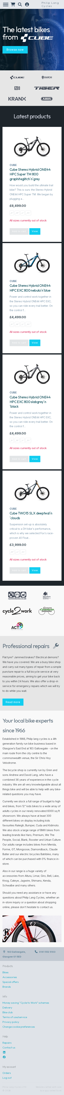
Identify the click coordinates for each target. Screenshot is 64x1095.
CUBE (13, 165)
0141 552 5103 (47, 952)
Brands (6, 986)
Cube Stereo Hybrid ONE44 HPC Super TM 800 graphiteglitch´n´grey (30, 174)
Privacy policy (10, 1022)
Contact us (8, 1047)
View (35, 231)
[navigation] (5, 4)
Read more (13, 702)
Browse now (15, 49)
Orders (6, 1073)
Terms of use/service (14, 1017)
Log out (7, 1077)
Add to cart (19, 231)
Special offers (10, 982)
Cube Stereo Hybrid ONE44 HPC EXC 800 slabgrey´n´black (30, 402)
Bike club (7, 1012)
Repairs (7, 1042)
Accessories (9, 977)
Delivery (7, 1007)
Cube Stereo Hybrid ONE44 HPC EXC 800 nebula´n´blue (30, 287)
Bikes (5, 972)
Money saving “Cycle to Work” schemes (25, 1002)
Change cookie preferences (18, 1026)
